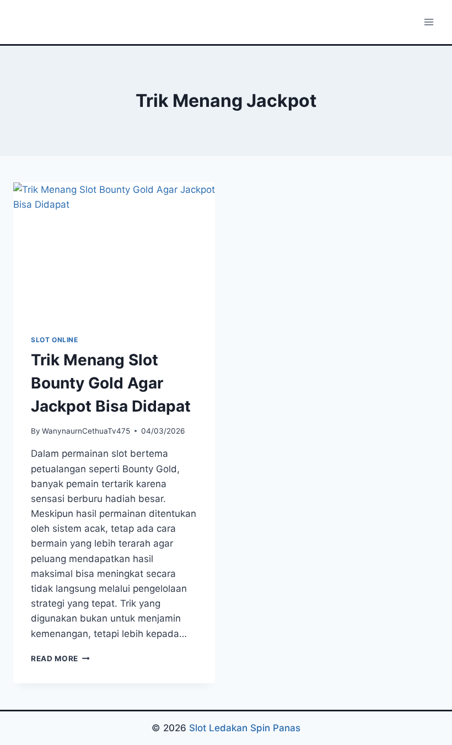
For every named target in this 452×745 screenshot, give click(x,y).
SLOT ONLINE (54, 340)
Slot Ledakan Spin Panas (244, 727)
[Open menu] (428, 21)
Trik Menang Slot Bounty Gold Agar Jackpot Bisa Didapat (111, 382)
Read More (60, 658)
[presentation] (114, 249)
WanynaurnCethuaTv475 (86, 431)
